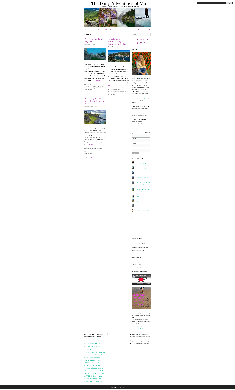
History (98, 357)
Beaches (100, 346)
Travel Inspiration (119, 30)
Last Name (134, 143)
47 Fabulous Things (97, 340)
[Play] (133, 283)
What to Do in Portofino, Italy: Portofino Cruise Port (117, 41)
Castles (94, 86)
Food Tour (101, 354)
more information (221, 3)
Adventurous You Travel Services (137, 30)
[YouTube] (137, 42)
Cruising (112, 89)
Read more (98, 80)
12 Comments (89, 153)
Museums (86, 362)
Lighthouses (96, 360)
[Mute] (147, 283)
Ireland (101, 148)
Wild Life (92, 381)
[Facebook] (134, 39)
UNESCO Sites (99, 88)
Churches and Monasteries (97, 352)
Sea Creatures (96, 365)
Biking (85, 349)
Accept (229, 3)
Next (91, 157)
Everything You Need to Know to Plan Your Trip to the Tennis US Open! (143, 184)
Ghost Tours (90, 357)
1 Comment (112, 94)
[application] (141, 279)
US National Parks (88, 378)
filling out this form (136, 113)
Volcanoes (103, 378)
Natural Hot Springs (92, 362)
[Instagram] (140, 39)
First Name (134, 138)
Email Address (135, 133)
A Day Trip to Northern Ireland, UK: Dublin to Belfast (94, 101)
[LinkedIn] (147, 39)
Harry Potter (94, 357)
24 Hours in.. (89, 86)
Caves (88, 352)
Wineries (97, 381)
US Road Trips (97, 378)
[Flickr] (140, 42)
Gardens (86, 357)
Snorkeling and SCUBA (91, 368)
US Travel (108, 30)
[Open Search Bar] (149, 30)
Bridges (93, 349)
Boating (89, 349)
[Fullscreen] (149, 283)
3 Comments (89, 89)
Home (86, 30)
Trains (98, 150)
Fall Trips (88, 354)
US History (100, 376)
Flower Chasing (95, 354)
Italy (91, 84)
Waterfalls (86, 381)
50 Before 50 (92, 343)
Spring (96, 370)
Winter (101, 381)
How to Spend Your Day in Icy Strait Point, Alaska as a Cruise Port (143, 191)
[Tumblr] (144, 42)
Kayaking (90, 360)
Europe (87, 84)
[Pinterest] (144, 39)
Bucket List (99, 349)
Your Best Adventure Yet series (141, 98)
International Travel (96, 30)
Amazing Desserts (93, 346)
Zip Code (134, 148)
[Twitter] (137, 39)
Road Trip (92, 88)
